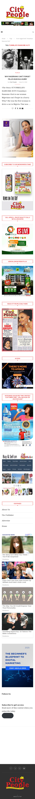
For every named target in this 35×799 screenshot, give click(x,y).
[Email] (24, 768)
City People (13, 82)
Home (3, 38)
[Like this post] (12, 108)
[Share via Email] (22, 108)
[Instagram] (19, 768)
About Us (6, 510)
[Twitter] (15, 768)
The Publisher (8, 515)
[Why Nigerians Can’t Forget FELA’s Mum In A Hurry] (17, 59)
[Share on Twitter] (17, 108)
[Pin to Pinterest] (20, 108)
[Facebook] (10, 768)
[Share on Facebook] (15, 108)
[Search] (33, 32)
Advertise (6, 521)
